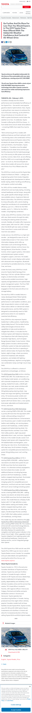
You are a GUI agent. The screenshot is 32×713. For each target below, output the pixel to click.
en (27, 1)
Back (4, 664)
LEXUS (21, 13)
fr (29, 1)
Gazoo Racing (28, 12)
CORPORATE (6, 13)
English (3, 659)
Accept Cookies (16, 710)
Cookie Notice (10, 700)
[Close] (30, 686)
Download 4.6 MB (14, 652)
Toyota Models (11, 659)
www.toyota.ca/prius (8, 560)
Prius (18, 659)
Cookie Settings (16, 705)
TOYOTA (14, 13)
